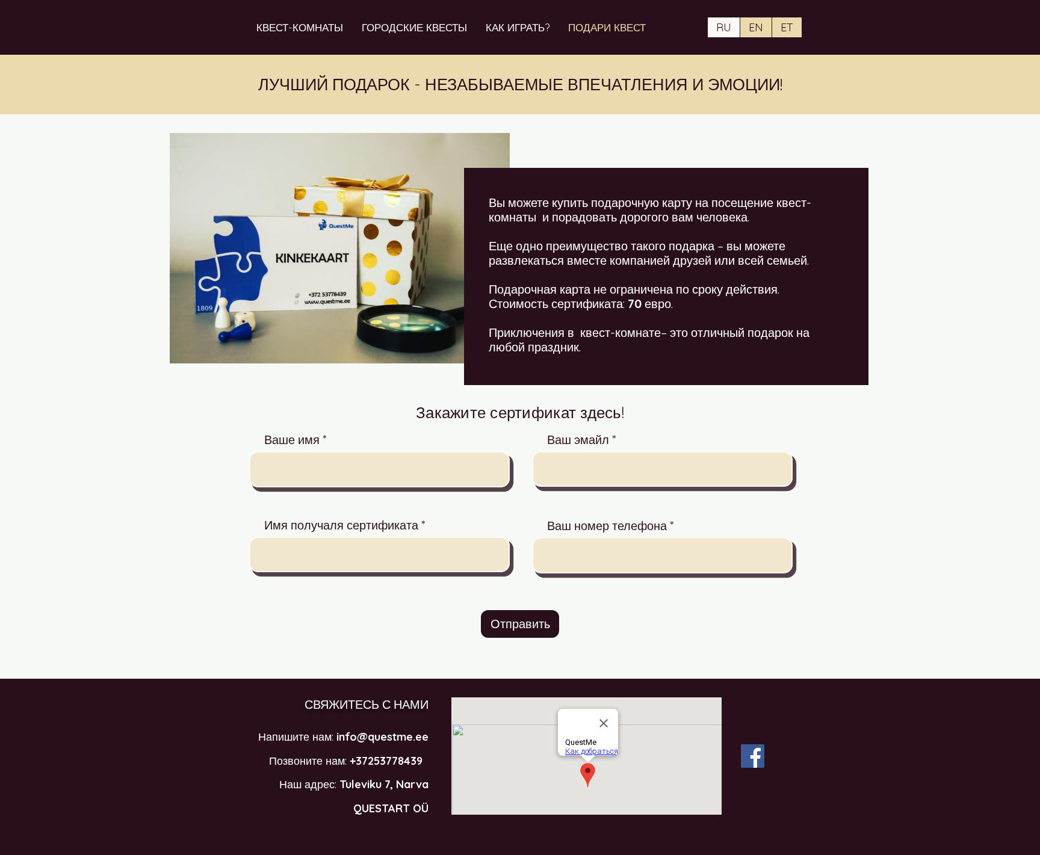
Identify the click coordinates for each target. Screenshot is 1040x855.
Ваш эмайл (578, 440)
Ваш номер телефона (607, 526)
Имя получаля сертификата (341, 525)
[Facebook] (752, 756)
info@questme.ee (382, 737)
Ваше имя (292, 440)
